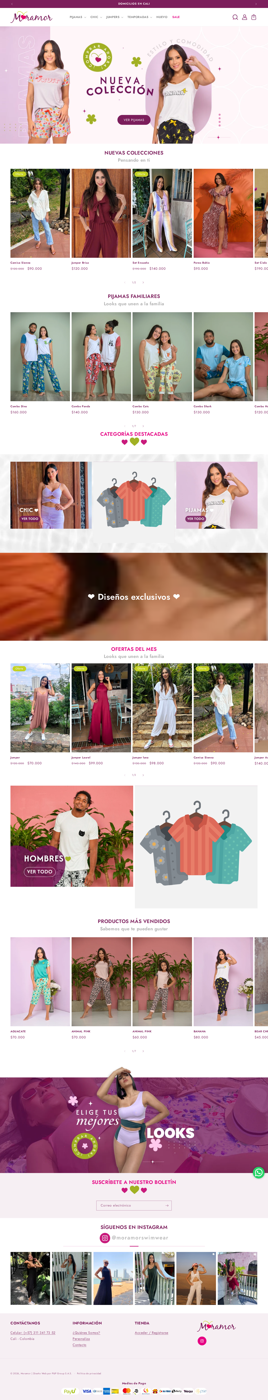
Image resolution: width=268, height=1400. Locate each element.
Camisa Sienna (20, 263)
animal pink (81, 1031)
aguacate (18, 1031)
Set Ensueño (141, 263)
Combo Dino (18, 406)
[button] (77, 17)
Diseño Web (40, 1373)
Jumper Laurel (81, 757)
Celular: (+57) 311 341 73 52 (32, 1332)
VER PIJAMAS (134, 120)
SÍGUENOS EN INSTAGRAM (134, 1227)
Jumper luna (141, 757)
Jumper (15, 757)
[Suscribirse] (166, 1205)
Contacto (79, 1344)
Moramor (26, 1373)
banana (200, 1031)
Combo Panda (81, 406)
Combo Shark (203, 406)
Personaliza (81, 1338)
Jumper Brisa (80, 263)
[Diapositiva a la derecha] (143, 282)
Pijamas (217, 530)
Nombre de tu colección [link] (134, 544)
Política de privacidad (89, 1373)
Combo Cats (141, 406)
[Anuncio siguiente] (256, 4)
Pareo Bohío (202, 263)
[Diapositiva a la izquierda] (124, 282)
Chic (51, 530)
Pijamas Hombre (71, 888)
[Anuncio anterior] (12, 4)
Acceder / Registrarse (151, 1332)
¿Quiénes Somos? (86, 1332)
